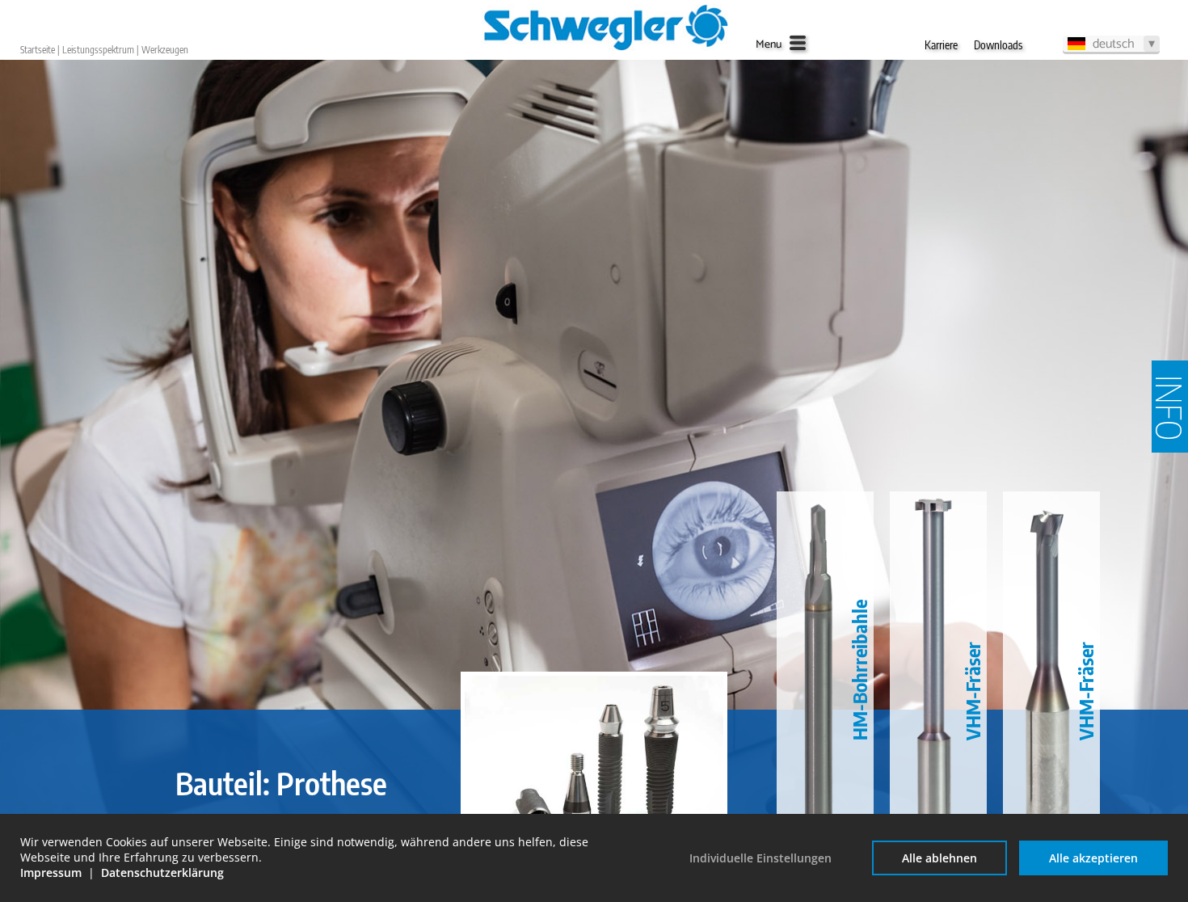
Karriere (941, 45)
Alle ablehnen (939, 858)
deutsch (1114, 44)
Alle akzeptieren (1093, 858)
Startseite (37, 50)
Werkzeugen (164, 50)
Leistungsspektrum (98, 50)
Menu (768, 45)
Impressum (51, 872)
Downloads (998, 45)
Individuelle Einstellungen (760, 858)
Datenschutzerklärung (162, 872)
